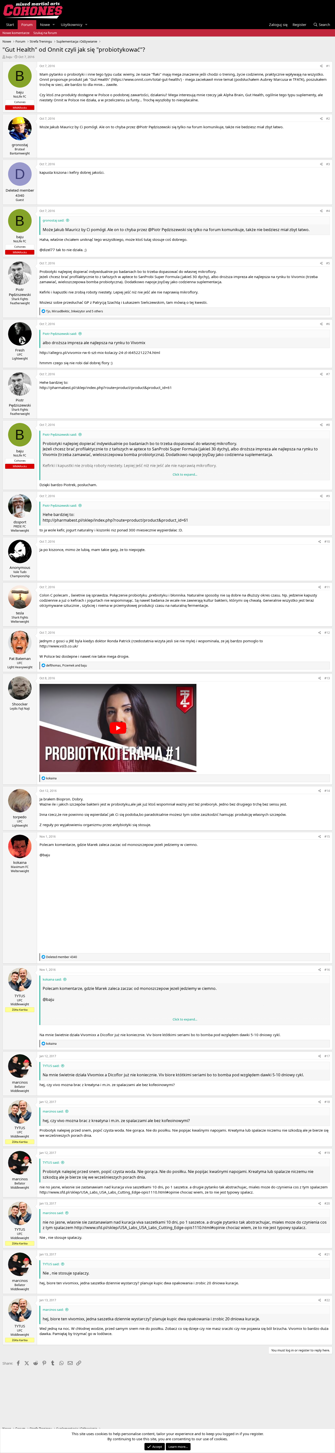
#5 (328, 263)
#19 (327, 1153)
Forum (27, 24)
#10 (327, 541)
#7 (328, 374)
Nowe (45, 24)
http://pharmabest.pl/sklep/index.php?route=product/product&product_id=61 (105, 387)
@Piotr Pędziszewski (153, 126)
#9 (328, 496)
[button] (53, 24)
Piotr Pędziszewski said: (60, 333)
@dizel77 (47, 249)
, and (66, 665)
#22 (327, 1300)
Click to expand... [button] (185, 474)
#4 (328, 211)
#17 (327, 1056)
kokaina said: (52, 979)
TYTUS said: (51, 1066)
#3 (328, 164)
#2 (328, 119)
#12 (327, 633)
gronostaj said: (53, 220)
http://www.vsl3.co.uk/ (58, 646)
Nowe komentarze (15, 33)
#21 (327, 1254)
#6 (328, 324)
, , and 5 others (74, 311)
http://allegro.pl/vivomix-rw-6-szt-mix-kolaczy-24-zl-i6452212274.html (99, 352)
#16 (327, 970)
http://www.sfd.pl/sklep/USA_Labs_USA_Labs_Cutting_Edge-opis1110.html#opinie (109, 1192)
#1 (328, 66)
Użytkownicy (71, 24)
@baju (44, 854)
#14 (327, 791)
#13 (327, 678)
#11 (327, 587)
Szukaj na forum (45, 33)
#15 (327, 836)
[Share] (321, 66)
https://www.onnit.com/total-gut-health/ (146, 79)
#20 (327, 1203)
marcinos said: (53, 1111)
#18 (327, 1102)
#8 (328, 425)
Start (10, 24)
